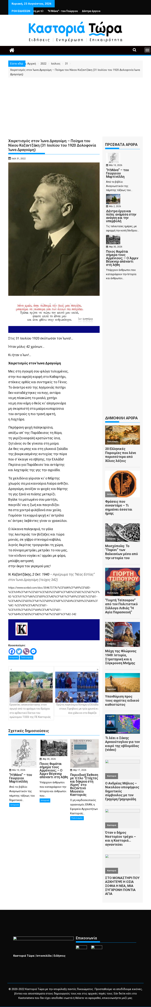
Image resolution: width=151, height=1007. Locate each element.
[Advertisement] (75, 105)
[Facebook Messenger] (33, 651)
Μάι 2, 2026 (115, 206)
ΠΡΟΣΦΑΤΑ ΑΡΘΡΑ (121, 144)
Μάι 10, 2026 (18, 770)
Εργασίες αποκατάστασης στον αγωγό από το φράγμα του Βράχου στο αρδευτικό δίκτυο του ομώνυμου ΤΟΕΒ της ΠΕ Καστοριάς (30, 710)
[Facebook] (12, 651)
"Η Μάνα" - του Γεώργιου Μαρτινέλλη (48, 11)
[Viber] (26, 651)
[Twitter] (19, 651)
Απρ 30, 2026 (49, 759)
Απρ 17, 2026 (79, 770)
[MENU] (147, 50)
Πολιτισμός (26, 657)
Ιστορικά (13, 657)
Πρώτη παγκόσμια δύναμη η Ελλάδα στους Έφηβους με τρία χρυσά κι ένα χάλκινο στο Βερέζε (77, 708)
